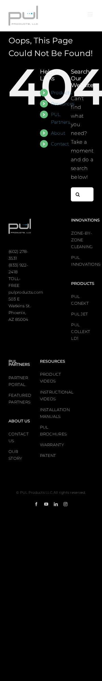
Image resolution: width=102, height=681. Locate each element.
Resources (63, 103)
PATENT (48, 455)
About (58, 133)
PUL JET (79, 314)
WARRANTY (52, 444)
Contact (60, 144)
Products (61, 92)
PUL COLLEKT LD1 (80, 331)
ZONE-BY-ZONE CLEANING (82, 240)
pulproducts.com (25, 292)
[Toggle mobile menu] (91, 14)
